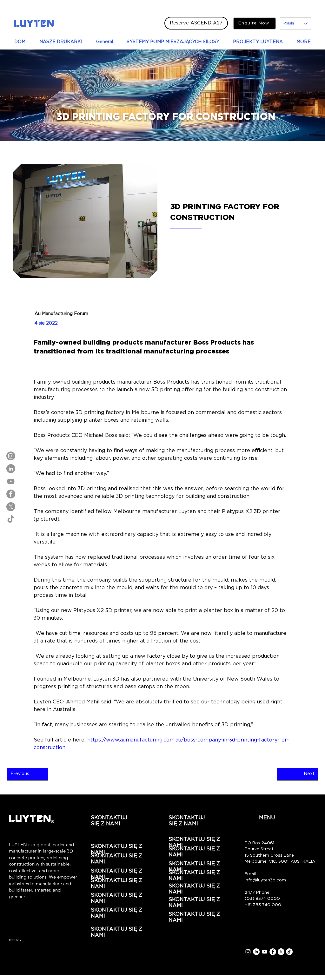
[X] (10, 506)
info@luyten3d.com (265, 880)
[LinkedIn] (10, 468)
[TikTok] (10, 519)
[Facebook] (10, 494)
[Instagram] (10, 455)
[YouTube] (10, 481)
